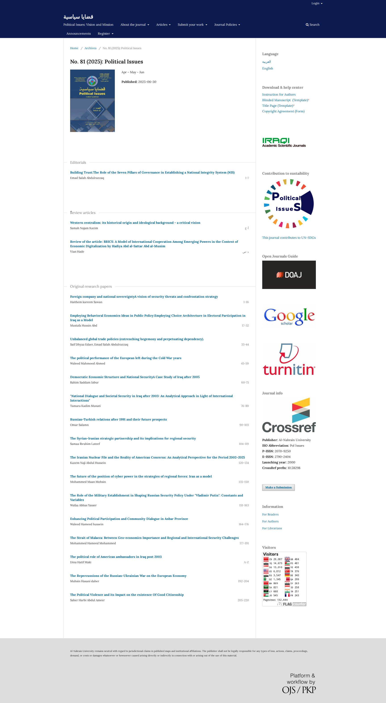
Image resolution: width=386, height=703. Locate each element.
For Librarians (272, 528)
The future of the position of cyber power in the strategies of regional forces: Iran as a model (141, 476)
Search (314, 25)
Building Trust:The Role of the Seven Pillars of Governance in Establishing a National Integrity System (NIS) (152, 172)
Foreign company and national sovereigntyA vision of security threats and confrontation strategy (144, 297)
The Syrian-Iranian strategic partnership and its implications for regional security (133, 438)
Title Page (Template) (277, 106)
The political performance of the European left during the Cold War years (125, 358)
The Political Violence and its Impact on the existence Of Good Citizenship (127, 595)
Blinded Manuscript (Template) (285, 100)
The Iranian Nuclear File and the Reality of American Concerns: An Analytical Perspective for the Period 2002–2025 (157, 457)
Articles (162, 25)
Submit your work (191, 25)
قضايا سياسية (78, 16)
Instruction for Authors (279, 94)
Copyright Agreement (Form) (283, 111)
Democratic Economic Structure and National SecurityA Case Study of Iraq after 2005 (135, 377)
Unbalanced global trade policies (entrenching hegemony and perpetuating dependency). (137, 339)
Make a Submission (278, 487)
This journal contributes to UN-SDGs (289, 238)
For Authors (270, 521)
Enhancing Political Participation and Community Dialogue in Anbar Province (129, 519)
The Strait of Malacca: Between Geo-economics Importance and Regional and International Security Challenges (154, 538)
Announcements (79, 33)
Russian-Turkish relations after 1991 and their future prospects (118, 419)
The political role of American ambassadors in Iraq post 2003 (116, 557)
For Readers (270, 514)
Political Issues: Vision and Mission (88, 25)
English (267, 68)
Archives (90, 48)
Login (316, 3)
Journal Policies (226, 25)
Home (74, 48)
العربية (266, 62)
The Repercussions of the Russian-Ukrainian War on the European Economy (128, 576)
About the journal (134, 25)
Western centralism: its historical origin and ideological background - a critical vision (135, 223)
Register (104, 33)
